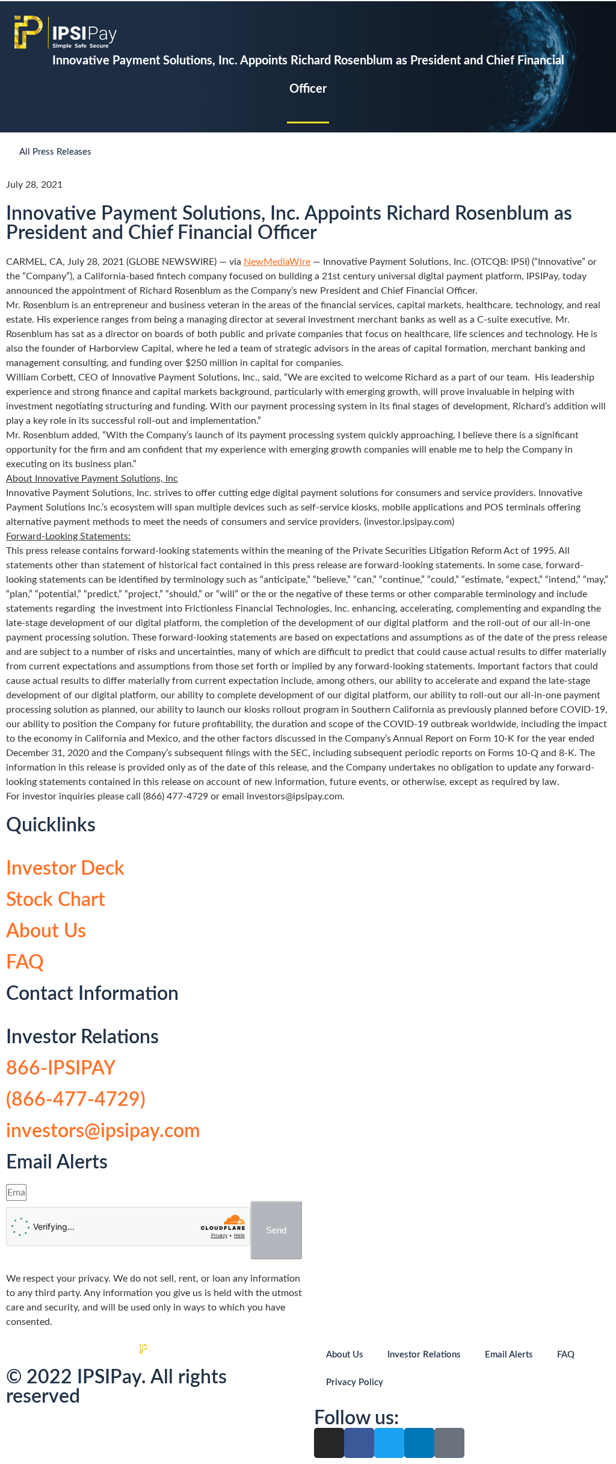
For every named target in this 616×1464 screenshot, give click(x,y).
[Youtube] (449, 1443)
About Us (46, 931)
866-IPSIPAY (61, 1068)
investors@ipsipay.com (103, 1131)
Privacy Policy (354, 1382)
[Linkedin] (419, 1443)
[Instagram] (329, 1443)
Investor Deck (65, 868)
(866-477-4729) (76, 1099)
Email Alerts (509, 1354)
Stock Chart (55, 900)
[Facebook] (359, 1443)
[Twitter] (389, 1443)
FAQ (25, 962)
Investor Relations (424, 1354)
